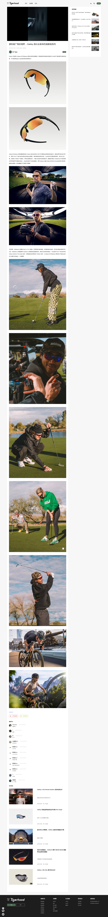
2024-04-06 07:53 (19, 735)
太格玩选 (42, 903)
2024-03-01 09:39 (23, 746)
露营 (54, 909)
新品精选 (24, 48)
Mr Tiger (14, 52)
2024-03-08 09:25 (23, 741)
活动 (36, 3)
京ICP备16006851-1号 (94, 901)
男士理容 (55, 907)
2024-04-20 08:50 (22, 724)
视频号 (67, 905)
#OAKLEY (11, 712)
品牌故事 (42, 905)
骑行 (54, 903)
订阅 (11, 904)
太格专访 (42, 907)
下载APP (98, 3)
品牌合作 (79, 903)
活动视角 (42, 909)
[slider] (37, 38)
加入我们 (79, 905)
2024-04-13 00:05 (19, 730)
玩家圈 (31, 3)
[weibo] (3, 914)
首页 (26, 3)
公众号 (67, 903)
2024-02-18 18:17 (19, 774)
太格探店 (42, 912)
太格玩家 (42, 910)
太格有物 (14, 3)
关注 (64, 51)
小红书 (67, 901)
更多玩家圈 (55, 910)
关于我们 (79, 901)
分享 (20, 904)
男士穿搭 (55, 905)
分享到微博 (14, 716)
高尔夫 (54, 901)
